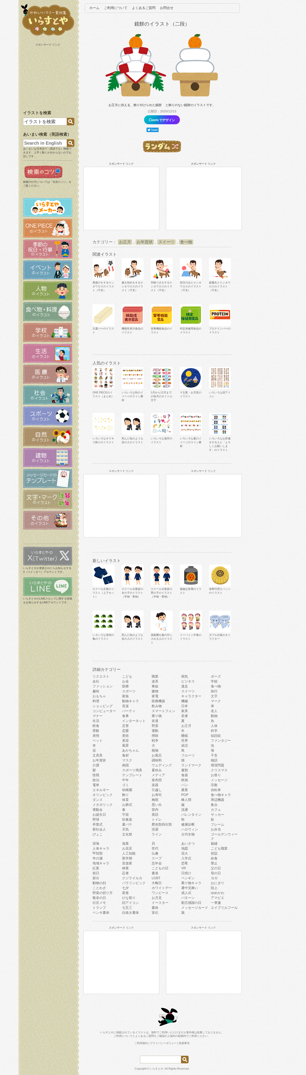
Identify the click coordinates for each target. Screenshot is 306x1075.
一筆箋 (216, 903)
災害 (125, 726)
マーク (216, 701)
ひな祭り (129, 898)
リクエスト (101, 676)
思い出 (157, 805)
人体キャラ (101, 848)
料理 (96, 701)
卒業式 (98, 824)
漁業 (125, 843)
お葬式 (127, 805)
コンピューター (104, 711)
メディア (158, 775)
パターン (188, 898)
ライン (157, 834)
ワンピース (160, 893)
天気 (125, 829)
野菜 (155, 726)
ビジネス (188, 681)
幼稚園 (127, 790)
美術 (125, 735)
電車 (96, 785)
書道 (155, 873)
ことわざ (99, 888)
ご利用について (115, 8)
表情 (96, 735)
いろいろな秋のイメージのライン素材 (132, 396)
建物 (155, 691)
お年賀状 (145, 242)
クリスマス (219, 770)
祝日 (96, 873)
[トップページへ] (48, 35)
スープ (157, 858)
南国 (125, 765)
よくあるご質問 (143, 8)
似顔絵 (216, 735)
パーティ (129, 711)
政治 (96, 780)
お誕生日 (99, 814)
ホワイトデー (162, 888)
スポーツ (129, 691)
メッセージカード (194, 907)
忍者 (125, 873)
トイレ (157, 819)
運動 (155, 731)
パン (184, 785)
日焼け (186, 873)
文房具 (98, 755)
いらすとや (156, 1068)
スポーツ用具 (132, 770)
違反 (184, 686)
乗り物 (157, 716)
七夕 (125, 888)
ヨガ (214, 878)
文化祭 (127, 834)
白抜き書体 (130, 912)
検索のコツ (59, 181)
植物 (155, 750)
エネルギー (101, 790)
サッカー (217, 814)
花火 (184, 853)
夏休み (157, 770)
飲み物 (157, 706)
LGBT (156, 878)
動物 (214, 716)
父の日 (216, 868)
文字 (214, 696)
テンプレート (132, 775)
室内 (155, 809)
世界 (184, 740)
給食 (214, 858)
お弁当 (216, 829)
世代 (155, 848)
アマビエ (217, 898)
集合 (214, 805)
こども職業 (219, 848)
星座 (125, 893)
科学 (214, 731)
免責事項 (184, 1043)
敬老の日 (99, 898)
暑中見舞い (189, 888)
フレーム (217, 824)
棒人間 (186, 800)
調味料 (157, 760)
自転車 (216, 790)
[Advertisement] (48, 76)
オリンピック (103, 795)
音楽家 (127, 863)
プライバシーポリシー (163, 1043)
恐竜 (184, 863)
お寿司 (157, 795)
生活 (96, 721)
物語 (214, 760)
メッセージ (219, 780)
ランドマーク (191, 765)
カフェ (216, 809)
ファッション (103, 686)
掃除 (155, 735)
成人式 (186, 893)
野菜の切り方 (103, 893)
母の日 (216, 873)
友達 (155, 721)
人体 (214, 726)
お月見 (157, 898)
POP (184, 795)
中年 (125, 780)
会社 (96, 681)
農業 (184, 790)
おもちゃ (99, 696)
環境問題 (217, 765)
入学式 (186, 858)
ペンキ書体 (101, 912)
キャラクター (191, 696)
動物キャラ (130, 701)
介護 (96, 765)
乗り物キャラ (191, 883)
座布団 (157, 780)
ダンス (98, 800)
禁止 (214, 863)
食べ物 (186, 242)
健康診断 (188, 824)
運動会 (98, 809)
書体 (155, 907)
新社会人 (99, 829)
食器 (184, 775)
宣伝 (155, 912)
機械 (184, 701)
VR (183, 868)
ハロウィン (189, 829)
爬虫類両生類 (162, 824)
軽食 (96, 726)
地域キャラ (101, 863)
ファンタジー (221, 740)
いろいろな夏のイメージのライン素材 (190, 442)
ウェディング (162, 765)
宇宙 (125, 814)
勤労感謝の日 (191, 903)
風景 (125, 745)
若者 (184, 716)
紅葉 (96, 868)
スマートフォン (163, 711)
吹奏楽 (127, 819)
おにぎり (217, 883)
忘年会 (157, 863)
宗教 (214, 785)
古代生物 (188, 834)
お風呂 (157, 755)
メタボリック (103, 805)
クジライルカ (132, 878)
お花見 (127, 848)
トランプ (99, 907)
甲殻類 (98, 853)
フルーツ (188, 755)
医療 (125, 686)
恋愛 (125, 731)
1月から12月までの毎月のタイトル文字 (161, 396)
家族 (125, 696)
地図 (184, 848)
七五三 (127, 907)
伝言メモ (99, 903)
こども (127, 676)
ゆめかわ (217, 893)
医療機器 (158, 701)
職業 (155, 676)
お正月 (125, 242)
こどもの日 (160, 868)
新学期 (127, 858)
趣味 (96, 691)
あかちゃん (130, 750)
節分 (96, 878)
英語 (155, 814)
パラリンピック (134, 883)
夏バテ (127, 824)
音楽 (125, 706)
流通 (184, 809)
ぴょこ (98, 834)
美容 (125, 740)
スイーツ (166, 242)
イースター (160, 903)
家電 (155, 696)
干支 (214, 755)
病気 (184, 676)
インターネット (134, 721)
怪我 (96, 775)
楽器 (155, 785)
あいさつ (188, 843)
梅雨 (155, 800)
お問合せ (166, 8)
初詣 (214, 853)
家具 (184, 711)
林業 (125, 868)
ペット (98, 740)
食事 (125, 716)
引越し (157, 790)
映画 (184, 780)
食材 (125, 755)
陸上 (214, 888)
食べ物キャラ (221, 795)
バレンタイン (191, 814)
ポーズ (216, 676)
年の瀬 (98, 858)
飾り (125, 795)
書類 (184, 770)
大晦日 (157, 883)
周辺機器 (217, 800)
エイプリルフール (224, 907)
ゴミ (125, 785)
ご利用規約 (141, 1043)
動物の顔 (99, 883)
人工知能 (129, 853)
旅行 (214, 691)
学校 (214, 681)
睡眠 (184, 735)
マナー (98, 716)
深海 (96, 843)
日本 (184, 706)
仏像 (155, 853)
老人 (214, 711)
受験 (96, 731)
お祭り (216, 775)
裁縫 (214, 843)
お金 (125, 681)
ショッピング (103, 706)
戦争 (155, 740)
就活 (184, 745)
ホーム (94, 8)
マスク (127, 760)
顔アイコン (130, 903)
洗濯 (155, 829)
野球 (96, 819)
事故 (155, 686)
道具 (155, 681)
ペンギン (188, 878)
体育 (125, 800)
